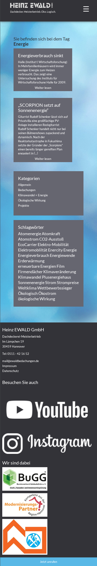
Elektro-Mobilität (53, 244)
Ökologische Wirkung (32, 200)
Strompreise (68, 282)
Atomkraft (51, 234)
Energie (70, 250)
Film (61, 266)
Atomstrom (28, 239)
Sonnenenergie (31, 282)
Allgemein (24, 185)
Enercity (55, 250)
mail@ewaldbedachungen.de (20, 361)
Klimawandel (29, 277)
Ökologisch (28, 293)
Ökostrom (47, 293)
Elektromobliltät (32, 250)
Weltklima (27, 288)
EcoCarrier (27, 244)
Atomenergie (29, 234)
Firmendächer (30, 272)
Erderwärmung (31, 261)
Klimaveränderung (59, 272)
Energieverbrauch (33, 255)
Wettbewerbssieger (54, 288)
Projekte (23, 205)
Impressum (9, 366)
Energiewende (62, 255)
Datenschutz (10, 371)
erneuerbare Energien (37, 266)
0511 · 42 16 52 (18, 353)
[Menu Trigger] (86, 8)
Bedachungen (26, 190)
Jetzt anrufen (48, 562)
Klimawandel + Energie (33, 195)
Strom (50, 282)
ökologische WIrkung (36, 299)
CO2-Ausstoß (51, 239)
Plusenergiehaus (56, 277)
